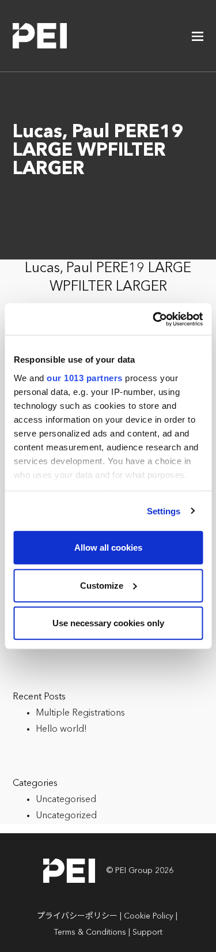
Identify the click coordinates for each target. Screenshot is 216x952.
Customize (101, 585)
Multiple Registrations (80, 713)
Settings (164, 510)
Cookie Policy (148, 916)
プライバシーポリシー (77, 916)
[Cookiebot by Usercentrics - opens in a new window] (154, 318)
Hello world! (61, 729)
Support (147, 932)
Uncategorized (66, 816)
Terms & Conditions (90, 932)
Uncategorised (66, 799)
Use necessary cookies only (108, 623)
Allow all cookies (108, 547)
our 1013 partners (85, 377)
